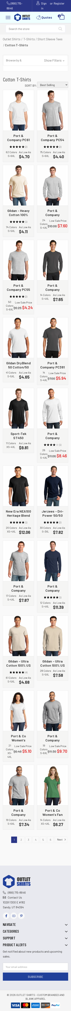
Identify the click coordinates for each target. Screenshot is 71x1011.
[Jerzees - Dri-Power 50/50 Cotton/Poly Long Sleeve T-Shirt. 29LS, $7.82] (52, 486)
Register (59, 3)
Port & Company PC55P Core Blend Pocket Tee (18, 812)
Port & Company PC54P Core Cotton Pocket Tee (18, 588)
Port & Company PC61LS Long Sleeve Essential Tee (52, 436)
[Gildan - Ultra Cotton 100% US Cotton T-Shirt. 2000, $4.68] (18, 636)
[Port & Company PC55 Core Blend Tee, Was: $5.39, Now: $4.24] (18, 260)
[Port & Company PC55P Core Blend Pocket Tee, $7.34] (18, 785)
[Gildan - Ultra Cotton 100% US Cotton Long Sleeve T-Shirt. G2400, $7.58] (52, 636)
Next (60, 839)
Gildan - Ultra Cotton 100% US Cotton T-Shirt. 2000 (18, 663)
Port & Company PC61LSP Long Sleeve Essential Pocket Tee (52, 588)
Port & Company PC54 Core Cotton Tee (52, 138)
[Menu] (8, 17)
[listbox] (52, 85)
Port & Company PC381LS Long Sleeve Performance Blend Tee (53, 287)
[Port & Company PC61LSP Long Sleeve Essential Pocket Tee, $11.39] (52, 561)
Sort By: (31, 85)
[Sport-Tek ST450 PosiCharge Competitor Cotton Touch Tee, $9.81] (18, 408)
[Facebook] (6, 915)
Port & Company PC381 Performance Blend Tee (52, 365)
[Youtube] (13, 915)
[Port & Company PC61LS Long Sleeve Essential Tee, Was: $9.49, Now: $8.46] (52, 408)
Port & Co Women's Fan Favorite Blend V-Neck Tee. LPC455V (52, 812)
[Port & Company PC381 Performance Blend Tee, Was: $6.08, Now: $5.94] (52, 337)
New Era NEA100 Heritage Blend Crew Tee (18, 513)
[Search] (60, 29)
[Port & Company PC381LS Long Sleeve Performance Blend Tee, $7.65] (52, 260)
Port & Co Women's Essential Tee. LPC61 (18, 738)
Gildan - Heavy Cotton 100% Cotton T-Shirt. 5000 (18, 213)
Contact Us (15, 897)
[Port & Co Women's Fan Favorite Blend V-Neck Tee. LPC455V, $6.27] (52, 785)
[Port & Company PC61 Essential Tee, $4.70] (18, 110)
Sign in (44, 6)
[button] (35, 60)
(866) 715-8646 (17, 892)
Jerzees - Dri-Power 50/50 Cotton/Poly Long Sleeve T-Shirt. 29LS (52, 513)
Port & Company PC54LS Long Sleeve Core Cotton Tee (52, 213)
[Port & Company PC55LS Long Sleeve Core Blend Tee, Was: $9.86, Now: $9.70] (52, 711)
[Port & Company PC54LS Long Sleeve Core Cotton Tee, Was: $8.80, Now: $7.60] (52, 185)
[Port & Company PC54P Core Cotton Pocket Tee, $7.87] (18, 561)
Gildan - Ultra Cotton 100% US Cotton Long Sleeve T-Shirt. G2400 (52, 663)
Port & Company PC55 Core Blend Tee (18, 287)
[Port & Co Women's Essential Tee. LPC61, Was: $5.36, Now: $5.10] (18, 711)
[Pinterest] (21, 915)
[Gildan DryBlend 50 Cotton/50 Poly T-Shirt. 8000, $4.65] (18, 337)
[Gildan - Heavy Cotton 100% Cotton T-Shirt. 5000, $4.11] (18, 185)
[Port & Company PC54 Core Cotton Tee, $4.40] (52, 110)
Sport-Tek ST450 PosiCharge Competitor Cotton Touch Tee (18, 436)
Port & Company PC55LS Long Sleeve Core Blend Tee (52, 738)
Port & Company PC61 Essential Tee (18, 138)
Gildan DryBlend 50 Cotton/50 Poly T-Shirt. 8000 (18, 365)
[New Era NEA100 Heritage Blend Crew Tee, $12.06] (18, 486)
